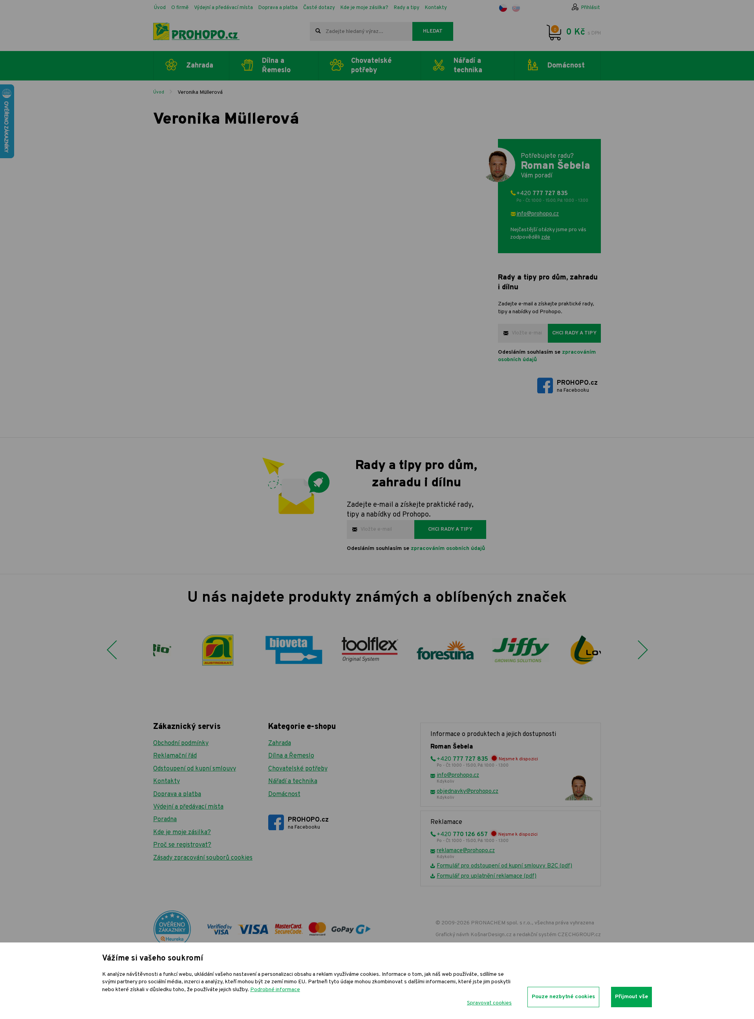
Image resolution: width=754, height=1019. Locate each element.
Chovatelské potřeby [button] (371, 66)
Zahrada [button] (199, 65)
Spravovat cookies (489, 1003)
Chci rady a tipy (574, 333)
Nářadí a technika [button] (468, 66)
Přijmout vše (631, 996)
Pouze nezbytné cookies (563, 996)
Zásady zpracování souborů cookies (203, 858)
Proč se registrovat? (182, 845)
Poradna (165, 820)
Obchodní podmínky (181, 743)
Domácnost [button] (566, 65)
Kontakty (436, 8)
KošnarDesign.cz (491, 934)
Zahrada (279, 743)
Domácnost (284, 794)
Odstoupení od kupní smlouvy (194, 769)
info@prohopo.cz (537, 214)
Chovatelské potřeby (298, 769)
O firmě (179, 8)
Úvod (160, 8)
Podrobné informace (275, 989)
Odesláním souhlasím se (547, 356)
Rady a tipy (406, 8)
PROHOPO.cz (577, 386)
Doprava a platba (278, 8)
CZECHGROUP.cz (579, 934)
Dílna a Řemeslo (291, 756)
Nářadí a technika (292, 781)
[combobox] (361, 31)
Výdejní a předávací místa (223, 8)
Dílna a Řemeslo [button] (276, 66)
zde (545, 237)
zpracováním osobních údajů (448, 548)
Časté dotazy (319, 8)
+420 (552, 196)
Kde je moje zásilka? (364, 8)
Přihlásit (590, 8)
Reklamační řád (175, 756)
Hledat (433, 31)
